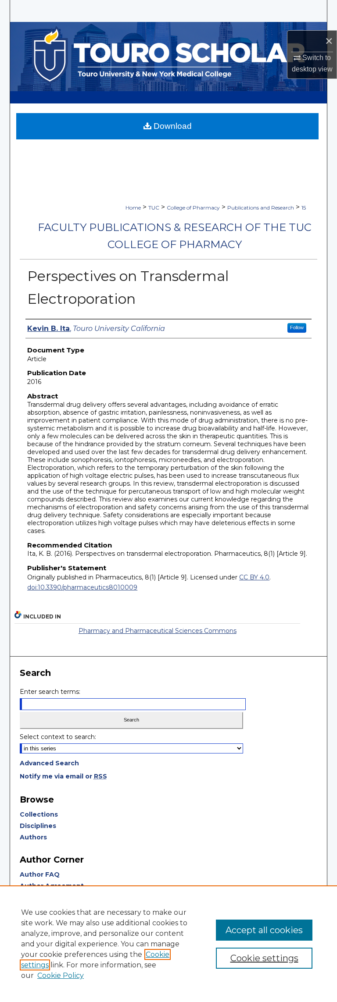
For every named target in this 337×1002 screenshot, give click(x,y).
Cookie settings (264, 958)
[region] (168, 943)
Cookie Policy (60, 975)
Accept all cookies (264, 930)
